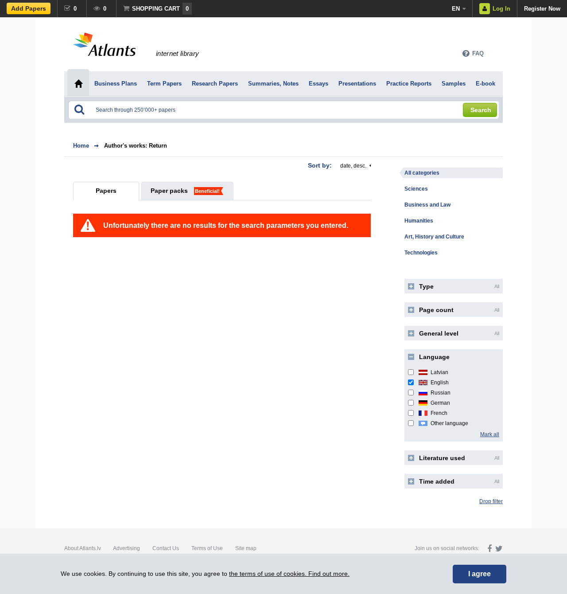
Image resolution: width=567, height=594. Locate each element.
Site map (245, 548)
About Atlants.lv (82, 548)
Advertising (126, 548)
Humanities (418, 221)
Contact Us (165, 548)
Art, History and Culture (434, 237)
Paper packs (169, 190)
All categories (421, 173)
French (439, 413)
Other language (449, 423)
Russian (440, 393)
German (440, 403)
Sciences (416, 189)
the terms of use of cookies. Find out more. (289, 573)
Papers (106, 190)
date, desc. (353, 166)
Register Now (542, 8)
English (440, 382)
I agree (479, 574)
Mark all (489, 434)
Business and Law (427, 205)
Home (81, 145)
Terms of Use (207, 548)
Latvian (439, 372)
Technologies (421, 253)
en (456, 8)
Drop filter (491, 501)
